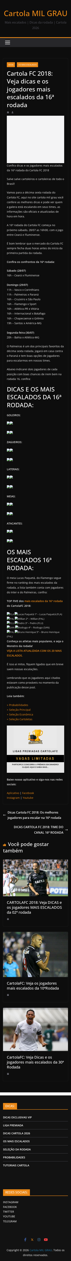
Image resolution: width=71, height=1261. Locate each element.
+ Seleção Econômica (20, 714)
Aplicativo (13, 793)
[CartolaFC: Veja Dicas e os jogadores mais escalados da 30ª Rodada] (35, 1010)
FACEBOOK (10, 1207)
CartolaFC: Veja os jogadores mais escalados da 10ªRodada (33, 986)
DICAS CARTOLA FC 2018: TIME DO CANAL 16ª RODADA (38, 830)
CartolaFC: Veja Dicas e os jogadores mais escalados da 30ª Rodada (35, 1062)
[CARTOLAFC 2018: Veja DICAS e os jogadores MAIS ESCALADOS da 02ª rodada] (35, 861)
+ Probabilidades (17, 705)
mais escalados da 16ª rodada (43, 601)
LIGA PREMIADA (13, 1125)
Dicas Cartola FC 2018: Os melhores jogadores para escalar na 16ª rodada (34, 815)
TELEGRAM (10, 1221)
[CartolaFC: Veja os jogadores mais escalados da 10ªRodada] (35, 934)
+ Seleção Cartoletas (19, 719)
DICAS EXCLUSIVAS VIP (17, 1117)
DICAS (10, 64)
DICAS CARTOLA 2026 (16, 1133)
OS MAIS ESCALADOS (27, 64)
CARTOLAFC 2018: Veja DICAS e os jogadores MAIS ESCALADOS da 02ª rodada (34, 907)
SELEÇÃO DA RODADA (17, 1149)
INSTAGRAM (10, 1202)
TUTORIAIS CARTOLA (16, 1165)
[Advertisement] (35, 139)
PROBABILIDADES (14, 1157)
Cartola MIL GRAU (35, 13)
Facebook (28, 793)
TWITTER (8, 1211)
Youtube (28, 798)
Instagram (13, 798)
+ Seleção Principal (19, 709)
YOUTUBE (9, 1216)
